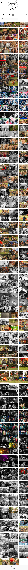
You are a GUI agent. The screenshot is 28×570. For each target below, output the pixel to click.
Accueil (5, 15)
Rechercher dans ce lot (11, 18)
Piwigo (14, 568)
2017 (9, 15)
